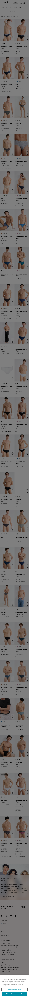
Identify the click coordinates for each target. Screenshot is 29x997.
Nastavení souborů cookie (14, 989)
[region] (14, 986)
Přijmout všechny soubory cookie (14, 993)
